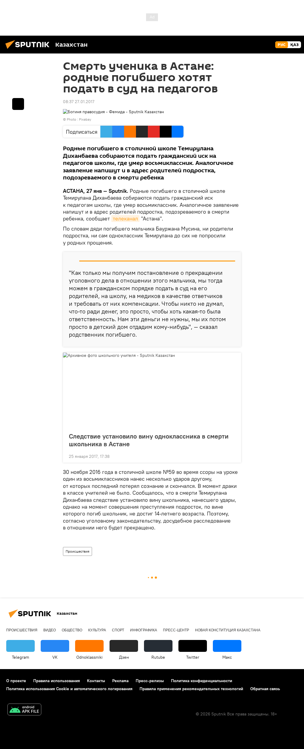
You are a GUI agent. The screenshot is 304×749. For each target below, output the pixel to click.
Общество (72, 630)
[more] (232, 456)
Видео (49, 630)
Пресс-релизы (150, 680)
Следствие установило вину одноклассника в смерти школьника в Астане (149, 440)
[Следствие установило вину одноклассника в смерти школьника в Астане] (152, 391)
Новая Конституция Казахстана (227, 630)
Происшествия (77, 551)
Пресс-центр (176, 630)
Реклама (120, 680)
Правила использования (56, 680)
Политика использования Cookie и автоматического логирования (69, 688)
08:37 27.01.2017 (78, 101)
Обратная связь (265, 688)
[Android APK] (24, 710)
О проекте (16, 680)
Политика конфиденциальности (201, 680)
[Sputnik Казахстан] (29, 49)
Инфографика (143, 630)
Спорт (118, 630)
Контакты (96, 680)
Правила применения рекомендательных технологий (191, 688)
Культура (97, 630)
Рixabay (85, 119)
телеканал (125, 218)
